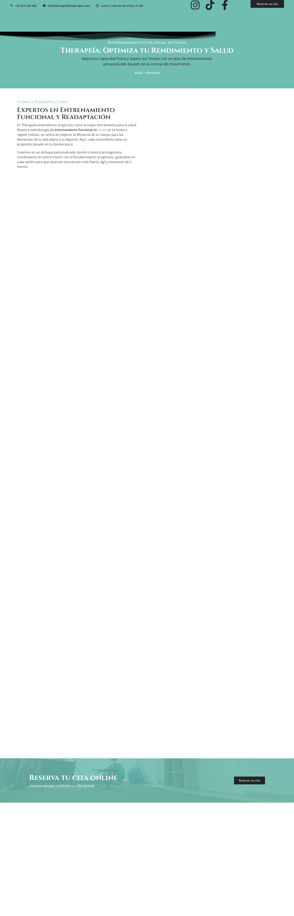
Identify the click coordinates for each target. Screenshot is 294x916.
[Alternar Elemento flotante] (284, 906)
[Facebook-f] (225, 5)
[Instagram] (195, 5)
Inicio (139, 73)
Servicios (153, 73)
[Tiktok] (210, 5)
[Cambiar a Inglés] (238, 5)
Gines (102, 130)
